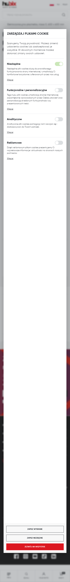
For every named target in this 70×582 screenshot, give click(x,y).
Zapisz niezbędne (35, 538)
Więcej (10, 79)
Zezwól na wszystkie (35, 546)
